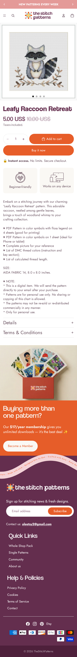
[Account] (63, 15)
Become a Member (20, 446)
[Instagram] (34, 623)
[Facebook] (27, 623)
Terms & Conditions (22, 332)
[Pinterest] (41, 623)
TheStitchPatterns (43, 651)
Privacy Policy (16, 588)
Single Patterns (18, 552)
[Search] (13, 15)
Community (16, 559)
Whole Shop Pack (21, 546)
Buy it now (38, 150)
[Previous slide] (4, 4)
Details (10, 322)
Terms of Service (18, 601)
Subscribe (60, 511)
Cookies (12, 594)
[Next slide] (72, 4)
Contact (12, 608)
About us (15, 566)
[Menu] (4, 15)
